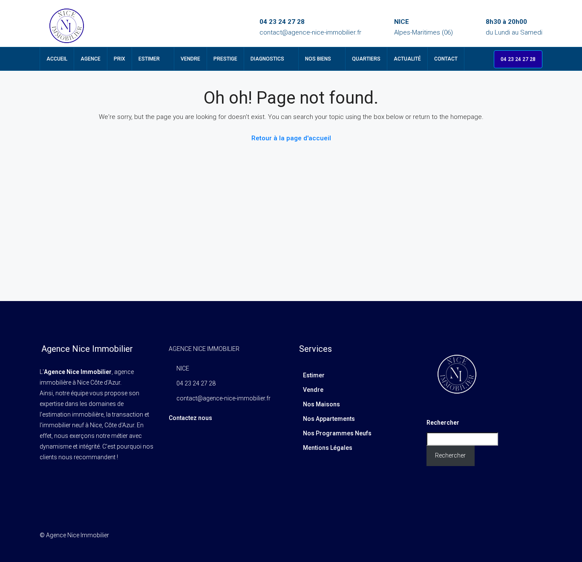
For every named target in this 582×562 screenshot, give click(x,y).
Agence (91, 59)
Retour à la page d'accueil (291, 138)
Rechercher (442, 422)
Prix (119, 59)
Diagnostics (267, 59)
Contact (446, 59)
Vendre (190, 59)
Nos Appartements (329, 418)
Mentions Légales (327, 447)
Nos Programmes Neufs (337, 433)
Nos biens (318, 59)
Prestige (225, 59)
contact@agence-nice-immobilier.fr (310, 32)
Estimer (149, 59)
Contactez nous (190, 417)
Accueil (56, 59)
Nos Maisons (321, 404)
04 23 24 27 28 (282, 22)
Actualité (407, 59)
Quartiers (366, 59)
